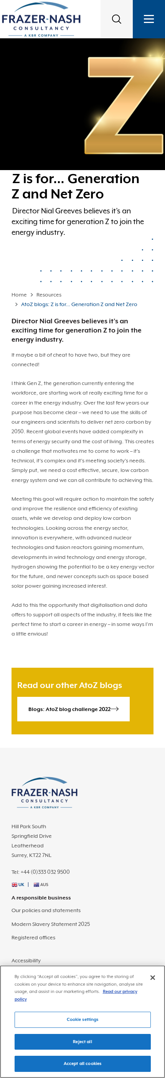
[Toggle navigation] (149, 19)
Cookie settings (83, 1019)
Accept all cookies (82, 1063)
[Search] (117, 19)
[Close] (152, 977)
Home (19, 295)
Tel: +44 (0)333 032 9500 (41, 872)
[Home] (41, 19)
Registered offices (33, 937)
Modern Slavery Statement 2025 (51, 924)
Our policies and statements (46, 910)
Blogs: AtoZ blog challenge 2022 (69, 709)
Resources (48, 295)
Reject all (82, 1041)
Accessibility (26, 960)
